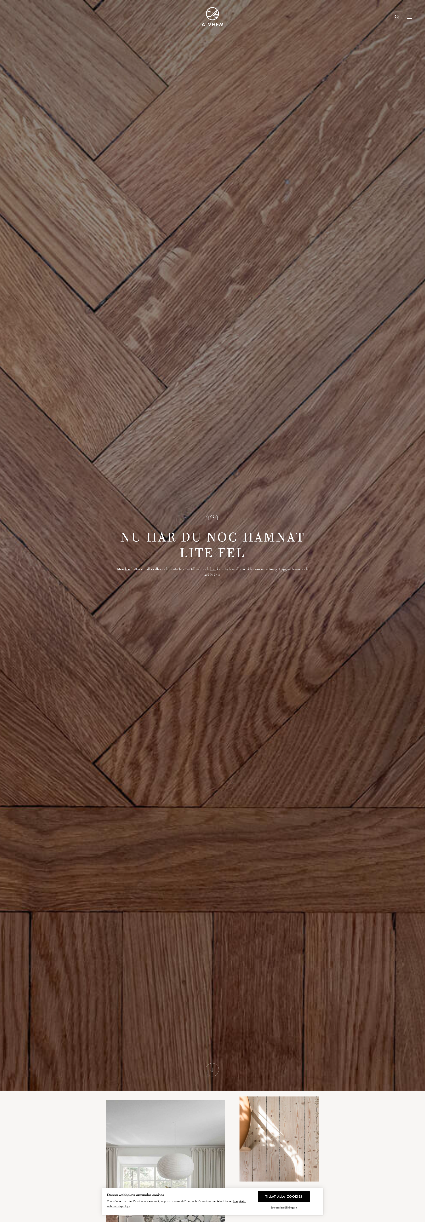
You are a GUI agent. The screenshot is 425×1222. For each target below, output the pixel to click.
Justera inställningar (283, 1207)
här (128, 573)
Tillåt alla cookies (283, 1196)
